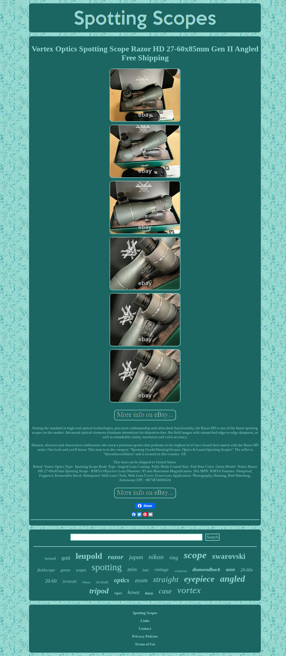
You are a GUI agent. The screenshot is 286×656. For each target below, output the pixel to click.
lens (149, 593)
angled (232, 579)
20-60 (51, 581)
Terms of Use (145, 644)
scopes (81, 570)
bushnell (50, 558)
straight (165, 579)
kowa (133, 592)
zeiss (132, 569)
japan (136, 557)
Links (144, 621)
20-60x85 (69, 581)
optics (121, 580)
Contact (145, 628)
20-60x (246, 569)
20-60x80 (102, 582)
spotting (107, 567)
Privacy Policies (145, 636)
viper (118, 593)
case (165, 591)
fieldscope (46, 570)
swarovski (229, 556)
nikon (156, 556)
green (65, 570)
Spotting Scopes (145, 613)
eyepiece (199, 579)
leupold (89, 555)
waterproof (180, 570)
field (145, 570)
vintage (161, 569)
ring (173, 557)
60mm (86, 582)
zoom (141, 580)
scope (195, 555)
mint (230, 569)
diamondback (206, 569)
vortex (189, 590)
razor (115, 556)
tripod (99, 590)
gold (65, 558)
